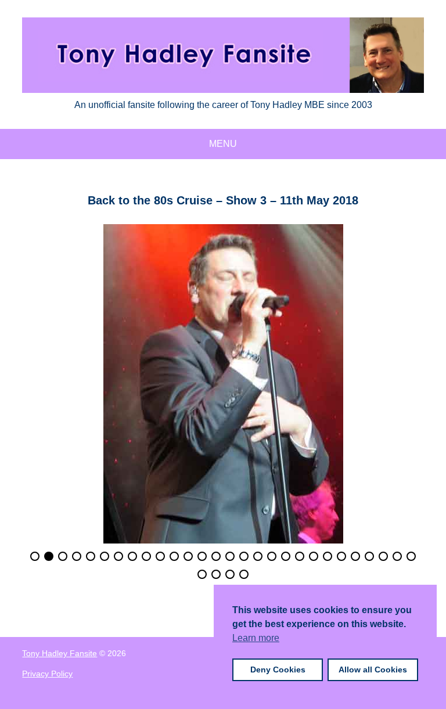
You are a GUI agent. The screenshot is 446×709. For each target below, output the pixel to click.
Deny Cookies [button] (277, 669)
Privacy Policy (47, 673)
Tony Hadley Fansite (59, 653)
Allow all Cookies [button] (373, 669)
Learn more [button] (255, 638)
